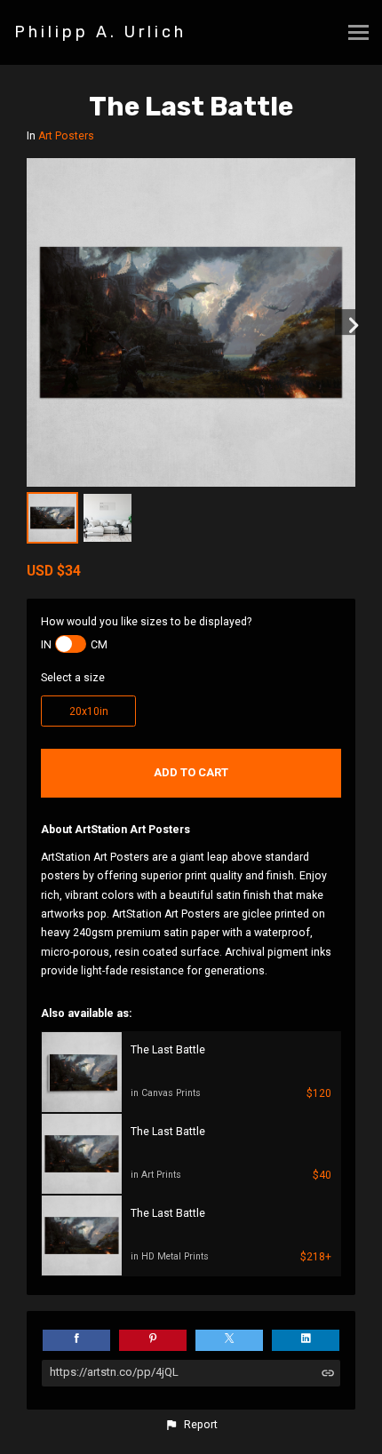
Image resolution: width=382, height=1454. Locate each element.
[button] (191, 1425)
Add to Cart (191, 772)
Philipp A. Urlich (100, 32)
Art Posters (66, 136)
